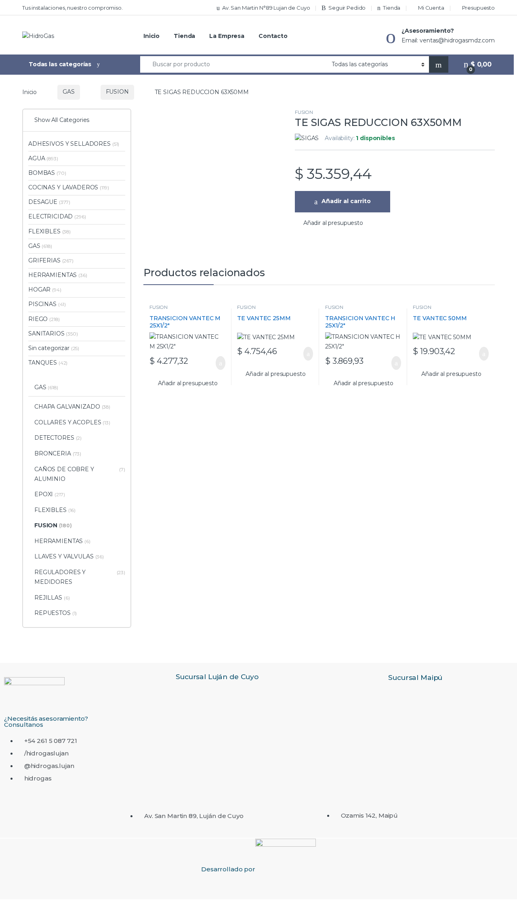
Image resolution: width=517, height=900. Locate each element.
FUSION (117, 91)
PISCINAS (47, 304)
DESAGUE (49, 202)
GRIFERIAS (51, 260)
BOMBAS (47, 172)
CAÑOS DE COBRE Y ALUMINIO (79, 474)
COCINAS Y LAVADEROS (68, 187)
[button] (329, 223)
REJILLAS (51, 597)
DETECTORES (58, 437)
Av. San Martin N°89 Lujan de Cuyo (266, 7)
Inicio (151, 36)
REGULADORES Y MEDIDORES (79, 577)
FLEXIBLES (49, 231)
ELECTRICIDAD (57, 216)
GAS (69, 91)
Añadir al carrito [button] (216, 363)
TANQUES (47, 362)
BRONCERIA (57, 453)
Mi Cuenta (431, 7)
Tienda (391, 7)
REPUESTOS (55, 613)
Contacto (273, 36)
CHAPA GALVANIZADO (72, 406)
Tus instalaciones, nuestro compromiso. (72, 7)
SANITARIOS (53, 333)
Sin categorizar (53, 348)
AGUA (43, 158)
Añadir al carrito (346, 201)
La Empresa (226, 36)
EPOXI (49, 494)
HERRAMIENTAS (57, 275)
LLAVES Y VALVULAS (69, 556)
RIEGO (43, 319)
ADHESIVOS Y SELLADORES (73, 143)
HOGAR (44, 289)
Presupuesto (478, 7)
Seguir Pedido (347, 7)
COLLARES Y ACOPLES (72, 422)
